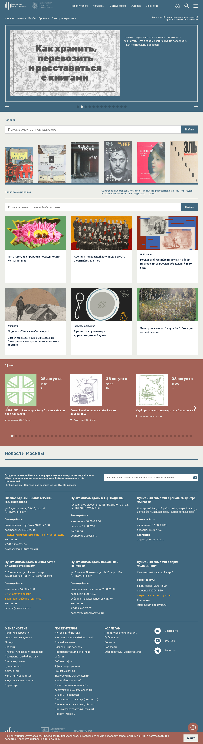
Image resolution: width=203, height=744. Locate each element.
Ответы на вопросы (67, 694)
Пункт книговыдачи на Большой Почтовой (94, 564)
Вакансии (152, 5)
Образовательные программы (123, 651)
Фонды (9, 642)
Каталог (10, 18)
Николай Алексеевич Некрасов (24, 651)
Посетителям (79, 5)
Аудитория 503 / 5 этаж (150, 416)
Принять (191, 738)
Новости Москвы (65, 713)
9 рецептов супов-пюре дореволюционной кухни (90, 333)
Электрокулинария (84, 326)
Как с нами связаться (18, 675)
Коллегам (98, 5)
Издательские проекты (19, 680)
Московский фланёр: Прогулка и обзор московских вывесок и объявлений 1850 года (166, 263)
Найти (189, 129)
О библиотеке (117, 5)
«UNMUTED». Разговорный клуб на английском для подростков (35, 412)
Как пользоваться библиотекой (74, 637)
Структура (11, 685)
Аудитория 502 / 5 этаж (19, 420)
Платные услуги (15, 661)
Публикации (112, 637)
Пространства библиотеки (21, 656)
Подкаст (13, 326)
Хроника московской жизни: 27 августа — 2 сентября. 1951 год (101, 258)
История (10, 647)
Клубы (32, 18)
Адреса (136, 5)
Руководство (13, 666)
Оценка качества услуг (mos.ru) (74, 709)
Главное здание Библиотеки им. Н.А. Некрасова (28, 500)
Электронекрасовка (64, 18)
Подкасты (146, 254)
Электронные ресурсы (68, 647)
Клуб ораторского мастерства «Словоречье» (165, 410)
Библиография (63, 661)
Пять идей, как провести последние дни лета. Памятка (34, 258)
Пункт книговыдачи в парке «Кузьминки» (158, 564)
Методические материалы (121, 632)
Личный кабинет (65, 642)
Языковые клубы (65, 670)
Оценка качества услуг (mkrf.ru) (74, 704)
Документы (12, 670)
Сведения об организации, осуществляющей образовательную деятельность (175, 18)
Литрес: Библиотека (67, 632)
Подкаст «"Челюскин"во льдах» (28, 331)
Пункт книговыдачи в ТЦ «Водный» (97, 498)
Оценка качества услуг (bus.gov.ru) (76, 699)
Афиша (21, 18)
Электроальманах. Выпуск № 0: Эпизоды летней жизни (166, 330)
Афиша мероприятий (68, 666)
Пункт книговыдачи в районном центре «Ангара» (166, 500)
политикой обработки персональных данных (32, 739)
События (110, 642)
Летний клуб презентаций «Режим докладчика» (93, 412)
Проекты (44, 18)
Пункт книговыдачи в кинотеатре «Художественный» (30, 564)
